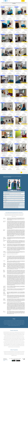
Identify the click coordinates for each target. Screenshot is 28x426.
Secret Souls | (12, 334)
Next (26, 172)
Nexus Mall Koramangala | (11, 333)
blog (16, 359)
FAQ (9, 358)
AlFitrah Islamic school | (9, 339)
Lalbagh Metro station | (6, 345)
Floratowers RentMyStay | (17, 345)
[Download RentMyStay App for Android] (13, 361)
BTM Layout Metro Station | (7, 340)
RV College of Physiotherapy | (22, 339)
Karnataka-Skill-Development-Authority (7, 5)
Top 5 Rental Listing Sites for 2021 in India (15, 325)
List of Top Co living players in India (7, 320)
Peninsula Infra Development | (15, 339)
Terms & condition (18, 358)
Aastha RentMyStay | (20, 334)
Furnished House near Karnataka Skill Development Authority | (10, 351)
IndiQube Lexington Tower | (20, 333)
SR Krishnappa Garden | (6, 333)
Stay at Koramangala (13, 324)
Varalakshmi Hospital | (11, 338)
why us (15, 358)
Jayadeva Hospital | (19, 338)
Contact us (12, 358)
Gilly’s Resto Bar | (16, 334)
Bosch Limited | (6, 334)
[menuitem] (19, 172)
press (14, 359)
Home (1, 5)
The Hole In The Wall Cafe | (11, 345)
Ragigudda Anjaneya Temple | (21, 344)
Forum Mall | (15, 333)
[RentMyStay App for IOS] (18, 361)
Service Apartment (14, 5)
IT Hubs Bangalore (9, 324)
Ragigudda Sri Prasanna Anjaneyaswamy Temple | (12, 344)
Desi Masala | (15, 338)
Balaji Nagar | (9, 334)
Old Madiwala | (11, 340)
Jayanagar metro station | (16, 340)
